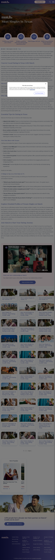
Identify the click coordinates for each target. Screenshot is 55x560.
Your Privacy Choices (39, 93)
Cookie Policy (32, 89)
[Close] (45, 83)
